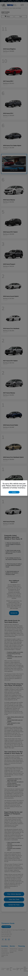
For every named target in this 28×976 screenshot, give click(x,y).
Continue (14, 492)
